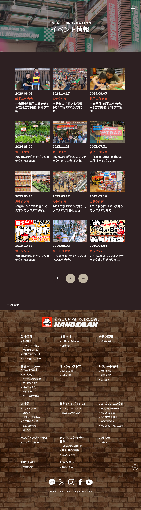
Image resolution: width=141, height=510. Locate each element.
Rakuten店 (67, 371)
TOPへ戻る (67, 467)
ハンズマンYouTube (110, 408)
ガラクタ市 (27, 391)
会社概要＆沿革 (30, 350)
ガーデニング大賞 (31, 396)
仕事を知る (106, 375)
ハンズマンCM (107, 421)
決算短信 (27, 412)
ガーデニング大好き (32, 378)
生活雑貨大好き (30, 383)
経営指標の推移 (30, 421)
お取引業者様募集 (70, 450)
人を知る (105, 379)
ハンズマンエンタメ (111, 404)
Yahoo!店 (66, 375)
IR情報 (25, 404)
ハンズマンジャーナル (33, 442)
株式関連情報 (29, 425)
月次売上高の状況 (31, 417)
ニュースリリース (30, 408)
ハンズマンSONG (109, 417)
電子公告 (27, 430)
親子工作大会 (29, 387)
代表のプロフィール (32, 354)
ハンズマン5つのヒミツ (72, 408)
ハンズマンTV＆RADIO (112, 425)
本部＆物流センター (32, 358)
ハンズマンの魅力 (31, 345)
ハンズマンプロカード (72, 446)
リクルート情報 (108, 366)
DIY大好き (28, 374)
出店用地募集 (68, 454)
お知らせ (105, 442)
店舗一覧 (66, 345)
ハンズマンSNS (108, 412)
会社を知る (106, 371)
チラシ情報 (106, 341)
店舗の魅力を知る (70, 341)
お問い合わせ (29, 467)
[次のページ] (83, 278)
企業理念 (27, 341)
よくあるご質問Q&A (71, 412)
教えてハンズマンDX (72, 404)
